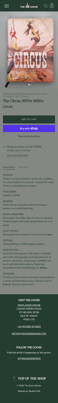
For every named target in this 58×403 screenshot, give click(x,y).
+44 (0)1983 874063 (29, 326)
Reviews (23, 167)
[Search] (46, 6)
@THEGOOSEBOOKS (29, 358)
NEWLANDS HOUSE (29, 305)
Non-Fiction (21, 96)
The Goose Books (32, 385)
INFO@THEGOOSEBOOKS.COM (29, 333)
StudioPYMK (34, 391)
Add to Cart (29, 119)
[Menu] (6, 6)
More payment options (29, 136)
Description (9, 167)
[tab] (10, 167)
